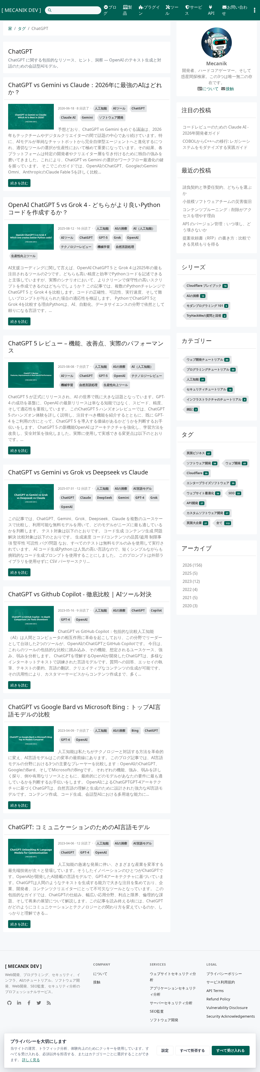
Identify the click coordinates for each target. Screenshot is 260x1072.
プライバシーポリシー (224, 973)
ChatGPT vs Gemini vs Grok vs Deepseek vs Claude (78, 472)
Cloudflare (197, 473)
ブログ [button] (110, 10)
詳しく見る (31, 1059)
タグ (22, 28)
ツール (171, 10)
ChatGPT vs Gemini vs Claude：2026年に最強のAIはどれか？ (85, 88)
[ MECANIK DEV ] (21, 10)
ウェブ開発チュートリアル (207, 359)
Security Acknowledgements (230, 1016)
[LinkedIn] (19, 1003)
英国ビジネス (198, 453)
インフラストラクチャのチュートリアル (216, 399)
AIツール (119, 108)
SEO (234, 493)
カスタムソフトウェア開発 (207, 513)
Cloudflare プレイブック (206, 285)
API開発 (195, 503)
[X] (39, 1003)
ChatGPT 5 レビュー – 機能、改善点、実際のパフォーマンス (86, 346)
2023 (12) (191, 581)
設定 (165, 1050)
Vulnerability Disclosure (227, 1007)
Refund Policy (218, 999)
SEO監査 (157, 1011)
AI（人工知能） (144, 228)
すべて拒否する (192, 1050)
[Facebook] (29, 1003)
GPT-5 (103, 237)
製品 (127, 10)
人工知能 (101, 108)
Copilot (156, 610)
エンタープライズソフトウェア (210, 483)
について (210, 88)
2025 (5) (190, 573)
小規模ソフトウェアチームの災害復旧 (217, 201)
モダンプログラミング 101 (207, 305)
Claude (85, 497)
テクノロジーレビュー (76, 247)
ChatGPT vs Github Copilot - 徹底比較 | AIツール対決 (80, 594)
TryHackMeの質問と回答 (206, 315)
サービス (193, 10)
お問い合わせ (234, 10)
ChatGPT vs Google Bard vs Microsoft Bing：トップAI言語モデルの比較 (84, 710)
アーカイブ (197, 548)
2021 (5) (190, 597)
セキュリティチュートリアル (209, 389)
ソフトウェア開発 (111, 117)
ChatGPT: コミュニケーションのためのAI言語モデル (79, 827)
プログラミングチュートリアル (210, 369)
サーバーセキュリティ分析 (171, 1002)
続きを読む (19, 183)
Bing (135, 730)
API (211, 13)
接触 (230, 88)
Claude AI (68, 117)
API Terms (215, 990)
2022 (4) (190, 589)
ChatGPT (138, 108)
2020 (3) (190, 606)
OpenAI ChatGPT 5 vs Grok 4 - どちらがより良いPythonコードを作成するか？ (84, 208)
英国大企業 (197, 523)
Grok (117, 237)
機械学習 (104, 247)
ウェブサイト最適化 (203, 493)
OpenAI (133, 237)
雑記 (192, 409)
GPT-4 (139, 497)
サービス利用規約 (220, 982)
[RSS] (48, 1003)
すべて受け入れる (230, 1050)
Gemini (87, 117)
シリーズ (194, 267)
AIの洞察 (121, 228)
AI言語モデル (142, 488)
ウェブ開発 (235, 463)
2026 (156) (192, 565)
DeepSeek (104, 497)
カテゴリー (197, 341)
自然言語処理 (125, 247)
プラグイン (149, 10)
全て (223, 523)
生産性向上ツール (23, 256)
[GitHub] (9, 1003)
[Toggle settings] (255, 10)
